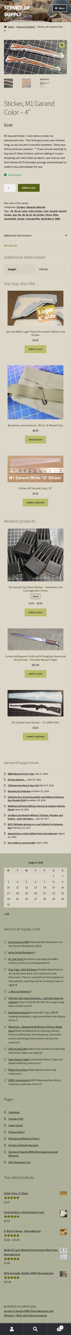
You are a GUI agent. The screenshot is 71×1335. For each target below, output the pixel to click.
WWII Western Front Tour (21, 773)
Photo (48, 214)
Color (24, 211)
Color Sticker (35, 211)
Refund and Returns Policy (23, 1138)
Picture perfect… (17, 779)
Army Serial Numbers (20, 952)
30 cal (17, 211)
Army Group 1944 (18, 942)
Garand (53, 211)
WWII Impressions (19, 1080)
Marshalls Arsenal (18, 1012)
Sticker (21, 218)
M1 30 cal (27, 214)
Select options (35, 502)
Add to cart (29, 187)
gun (15, 214)
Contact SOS (15, 1118)
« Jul (6, 913)
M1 (19, 214)
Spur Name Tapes (18, 1059)
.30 (11, 211)
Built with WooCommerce (31, 1315)
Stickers (21, 207)
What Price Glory (18, 1069)
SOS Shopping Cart (19, 1162)
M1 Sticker (38, 214)
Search (35, 1329)
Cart (54, 1326)
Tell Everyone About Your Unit (23, 785)
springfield (10, 218)
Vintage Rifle (33, 218)
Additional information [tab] (17, 235)
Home (11, 26)
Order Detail (15, 1125)
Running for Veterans (19, 791)
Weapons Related (26, 26)
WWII (57, 218)
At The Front (16, 959)
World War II (47, 218)
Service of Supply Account (23, 1145)
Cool (45, 211)
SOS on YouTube (17, 1048)
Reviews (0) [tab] (10, 245)
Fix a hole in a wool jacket (21, 842)
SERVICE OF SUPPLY (17, 11)
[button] (62, 45)
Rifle (55, 214)
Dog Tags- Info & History (23, 969)
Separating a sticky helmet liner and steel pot (32, 833)
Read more (35, 439)
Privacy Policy (16, 1132)
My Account (12, 1329)
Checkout (14, 1112)
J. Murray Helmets (19, 991)
